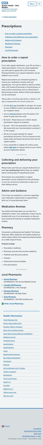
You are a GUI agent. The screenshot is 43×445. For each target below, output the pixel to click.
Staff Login (37, 434)
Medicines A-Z (8, 389)
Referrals (6, 365)
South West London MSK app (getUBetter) (18, 334)
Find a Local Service (10, 379)
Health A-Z (7, 382)
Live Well (6, 385)
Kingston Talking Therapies (12, 327)
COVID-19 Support (9, 372)
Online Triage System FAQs (12, 323)
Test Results (7, 361)
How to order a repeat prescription (18, 34)
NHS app (13, 106)
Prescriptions (7, 375)
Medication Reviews (12, 44)
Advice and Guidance (13, 40)
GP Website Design (28, 436)
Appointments (8, 344)
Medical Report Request (11, 354)
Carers (5, 351)
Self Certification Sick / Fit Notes (14, 368)
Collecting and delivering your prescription (21, 37)
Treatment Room (9, 341)
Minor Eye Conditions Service (13, 330)
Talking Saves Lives (9, 392)
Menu (32, 4)
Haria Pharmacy (10, 297)
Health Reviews (8, 348)
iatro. (39, 436)
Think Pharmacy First (10, 320)
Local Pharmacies (11, 50)
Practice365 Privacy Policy (32, 431)
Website (13, 114)
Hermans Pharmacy (11, 291)
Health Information (10, 17)
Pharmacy (9, 47)
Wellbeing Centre (9, 337)
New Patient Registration (12, 358)
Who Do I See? (8, 396)
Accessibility (37, 429)
